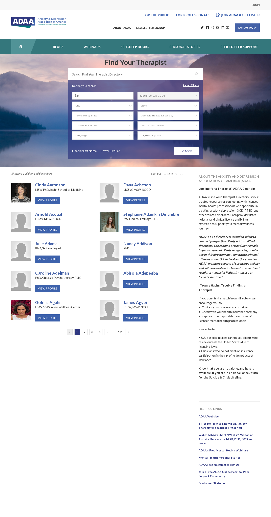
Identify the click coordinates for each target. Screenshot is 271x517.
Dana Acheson (137, 185)
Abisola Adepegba (140, 273)
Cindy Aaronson (50, 185)
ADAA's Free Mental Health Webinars (223, 450)
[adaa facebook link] (207, 28)
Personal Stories (184, 47)
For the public (156, 15)
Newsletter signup (150, 28)
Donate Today (247, 27)
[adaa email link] (227, 28)
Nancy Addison (137, 243)
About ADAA (122, 28)
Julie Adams (46, 243)
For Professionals (192, 15)
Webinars (92, 47)
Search (186, 151)
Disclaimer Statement (213, 483)
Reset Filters (191, 85)
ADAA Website (209, 416)
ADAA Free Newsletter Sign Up (219, 464)
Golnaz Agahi (47, 302)
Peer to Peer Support (239, 47)
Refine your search (84, 86)
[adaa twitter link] (202, 28)
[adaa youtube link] (217, 28)
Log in (256, 4)
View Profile (47, 200)
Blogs (58, 47)
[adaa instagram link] (212, 28)
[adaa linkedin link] (222, 28)
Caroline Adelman (52, 273)
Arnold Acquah (49, 214)
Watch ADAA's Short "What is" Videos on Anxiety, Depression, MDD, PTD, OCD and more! (226, 439)
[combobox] (168, 96)
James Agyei (135, 302)
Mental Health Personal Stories (219, 457)
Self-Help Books (135, 47)
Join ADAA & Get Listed (240, 15)
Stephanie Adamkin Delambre (151, 214)
